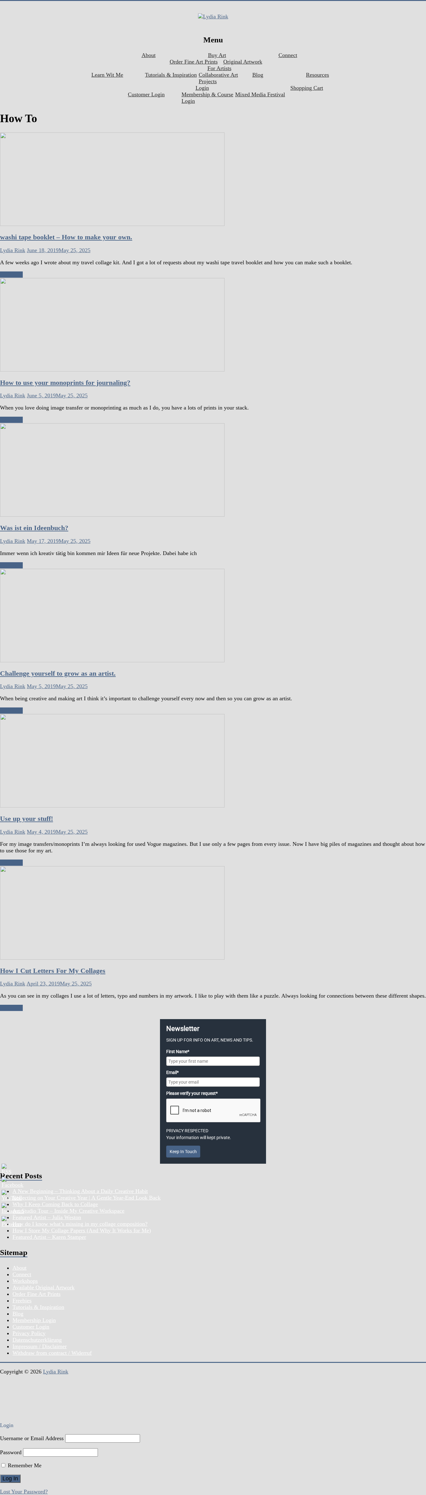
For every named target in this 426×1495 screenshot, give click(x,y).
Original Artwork (242, 62)
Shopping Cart (306, 88)
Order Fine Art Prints (194, 62)
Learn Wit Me (107, 75)
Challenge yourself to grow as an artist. (58, 673)
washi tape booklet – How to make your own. (66, 237)
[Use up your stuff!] (112, 806)
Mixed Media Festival (260, 94)
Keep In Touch (183, 1151)
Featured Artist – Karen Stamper (49, 1237)
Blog (257, 75)
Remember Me (23, 1465)
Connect (287, 55)
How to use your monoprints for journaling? (65, 382)
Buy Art (217, 55)
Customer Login (146, 94)
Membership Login (34, 1320)
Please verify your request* (192, 1093)
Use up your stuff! (26, 818)
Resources (317, 75)
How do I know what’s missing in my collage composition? (80, 1224)
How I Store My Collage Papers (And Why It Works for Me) (81, 1230)
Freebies (21, 1300)
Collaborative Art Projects (218, 78)
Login (202, 88)
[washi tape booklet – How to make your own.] (112, 224)
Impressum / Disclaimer (39, 1346)
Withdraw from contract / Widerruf (52, 1353)
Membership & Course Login (207, 97)
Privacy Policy (29, 1333)
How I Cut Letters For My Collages (52, 971)
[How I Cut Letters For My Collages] (112, 958)
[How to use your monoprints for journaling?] (112, 370)
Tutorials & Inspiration (171, 75)
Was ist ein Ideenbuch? (34, 528)
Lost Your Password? (24, 1491)
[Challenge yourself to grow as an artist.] (112, 660)
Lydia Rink (12, 250)
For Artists (219, 68)
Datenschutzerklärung (37, 1340)
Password (11, 1452)
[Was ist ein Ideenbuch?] (112, 515)
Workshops (25, 1281)
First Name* (177, 1051)
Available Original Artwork (43, 1287)
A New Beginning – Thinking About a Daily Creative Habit (80, 1191)
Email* (172, 1072)
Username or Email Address (32, 1438)
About (149, 55)
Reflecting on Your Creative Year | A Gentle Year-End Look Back (86, 1198)
